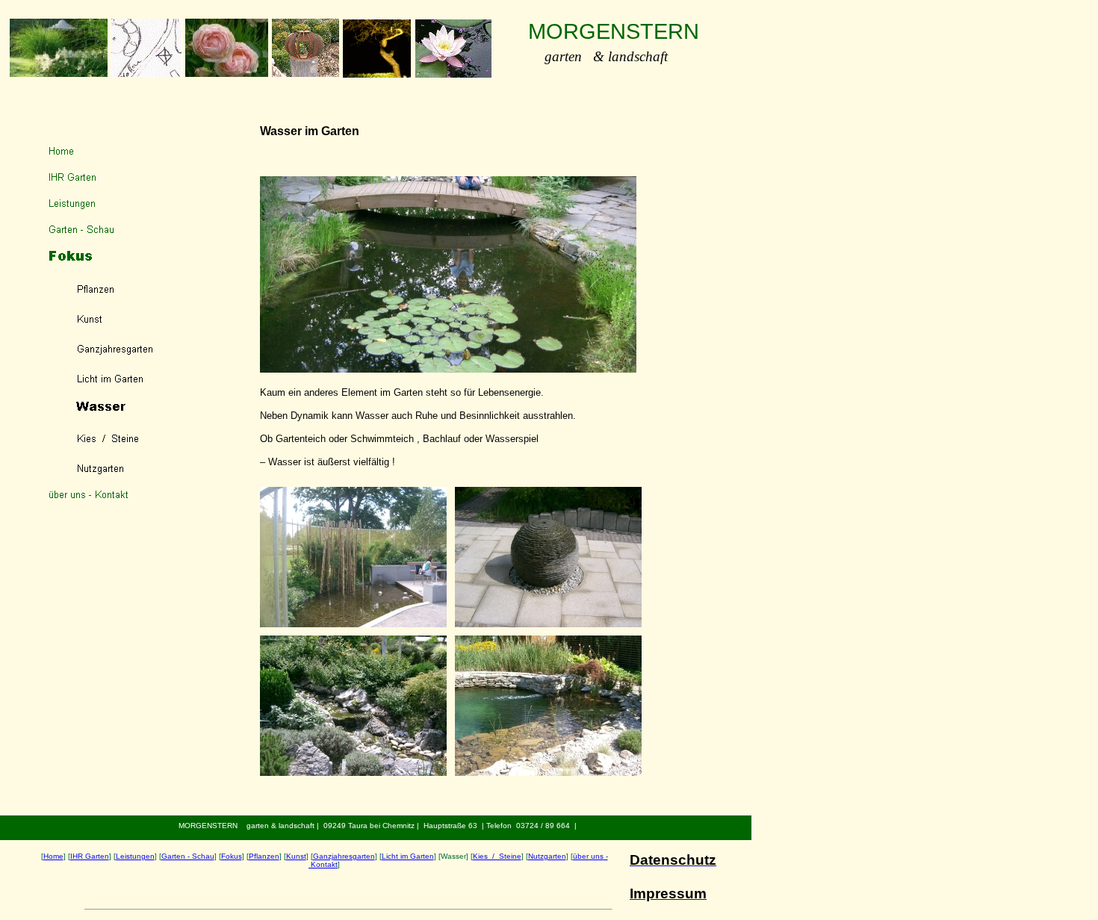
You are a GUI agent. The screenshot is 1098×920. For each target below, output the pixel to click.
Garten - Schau (187, 856)
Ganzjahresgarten (344, 856)
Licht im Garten (408, 856)
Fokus (231, 856)
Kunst (296, 856)
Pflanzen (264, 856)
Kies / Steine (497, 856)
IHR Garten (89, 856)
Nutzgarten (547, 856)
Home (53, 856)
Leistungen (135, 856)
